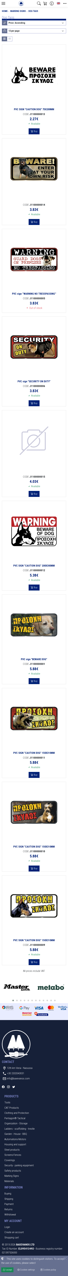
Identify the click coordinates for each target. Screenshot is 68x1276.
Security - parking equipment (19, 1165)
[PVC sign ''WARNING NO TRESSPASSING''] (34, 259)
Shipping (8, 1198)
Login (7, 1227)
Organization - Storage (16, 1123)
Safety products (12, 1170)
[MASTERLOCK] (17, 987)
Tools (7, 1102)
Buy (35, 131)
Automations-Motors (15, 1139)
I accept (8, 1269)
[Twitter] (13, 1086)
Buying (7, 1193)
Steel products (12, 1149)
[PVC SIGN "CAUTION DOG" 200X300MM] (34, 531)
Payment (9, 1204)
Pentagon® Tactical (14, 1118)
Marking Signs (18, 11)
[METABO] (51, 987)
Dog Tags (33, 11)
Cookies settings (27, 1269)
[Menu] (3, 3)
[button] (39, 3)
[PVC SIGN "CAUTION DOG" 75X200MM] (34, 75)
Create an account (14, 1232)
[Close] (65, 1258)
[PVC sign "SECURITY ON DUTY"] (34, 347)
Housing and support (15, 1144)
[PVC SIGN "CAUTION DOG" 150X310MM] (34, 718)
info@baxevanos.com (18, 1078)
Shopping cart (11, 1237)
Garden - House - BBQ (15, 1133)
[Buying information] (51, 3)
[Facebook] (3, 1086)
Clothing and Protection (16, 1112)
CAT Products (11, 1107)
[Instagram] (8, 1086)
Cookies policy (49, 1269)
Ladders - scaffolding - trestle (19, 1128)
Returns (8, 1209)
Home (5, 11)
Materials (9, 1181)
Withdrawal (10, 1214)
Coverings (9, 1160)
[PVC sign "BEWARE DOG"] (34, 625)
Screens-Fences (12, 1154)
